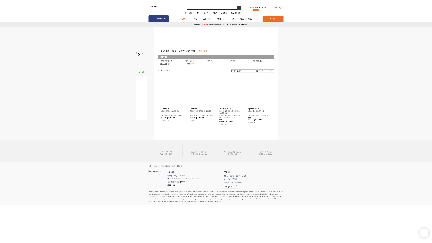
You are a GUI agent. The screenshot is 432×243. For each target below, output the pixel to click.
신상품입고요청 (235, 13)
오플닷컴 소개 (152, 166)
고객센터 (263, 7)
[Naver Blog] (276, 172)
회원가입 (256, 7)
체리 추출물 (164, 57)
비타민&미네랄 (190, 42)
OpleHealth (178, 33)
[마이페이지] (270, 7)
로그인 (250, 7)
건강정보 (224, 13)
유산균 (214, 42)
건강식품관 (165, 51)
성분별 (158, 42)
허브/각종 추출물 (226, 42)
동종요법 (256, 42)
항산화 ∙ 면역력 (243, 42)
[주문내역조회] (283, 7)
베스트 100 (188, 13)
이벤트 (215, 13)
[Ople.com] (155, 178)
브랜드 (197, 13)
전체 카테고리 (160, 18)
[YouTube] (281, 172)
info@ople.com (179, 176)
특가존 (272, 19)
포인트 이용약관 (177, 166)
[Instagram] (271, 172)
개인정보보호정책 (164, 166)
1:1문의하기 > (230, 187)
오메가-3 (203, 42)
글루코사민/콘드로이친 (187, 51)
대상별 (177, 42)
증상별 (168, 42)
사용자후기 (206, 13)
